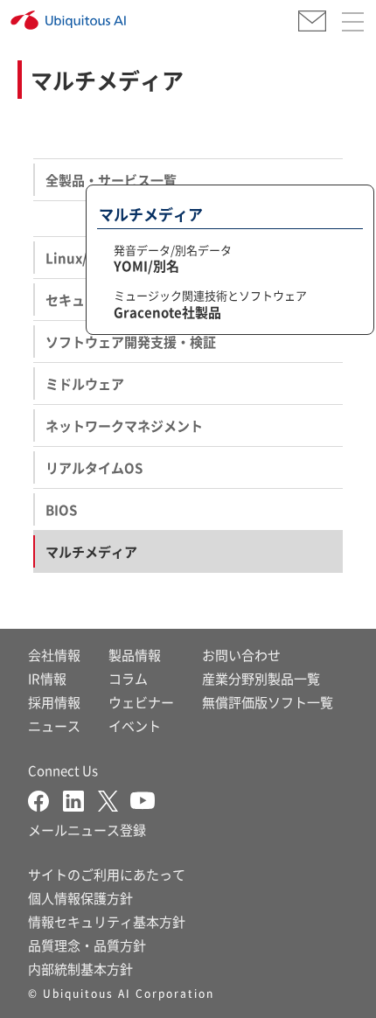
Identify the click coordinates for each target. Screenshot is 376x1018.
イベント (134, 725)
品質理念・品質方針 (87, 945)
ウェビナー (141, 702)
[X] (114, 799)
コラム (128, 678)
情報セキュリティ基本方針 (106, 921)
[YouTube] (142, 799)
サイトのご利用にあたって (106, 874)
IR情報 (47, 678)
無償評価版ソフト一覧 (267, 702)
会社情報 (54, 654)
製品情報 (134, 654)
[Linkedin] (80, 799)
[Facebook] (45, 799)
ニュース (54, 725)
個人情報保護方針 (80, 898)
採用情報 (54, 702)
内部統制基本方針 (80, 968)
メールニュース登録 (87, 829)
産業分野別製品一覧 (261, 678)
